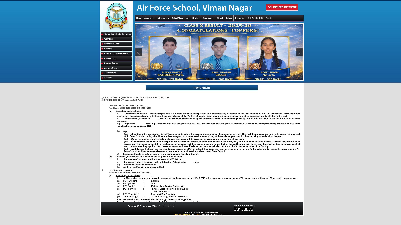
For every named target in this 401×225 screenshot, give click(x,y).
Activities (108, 49)
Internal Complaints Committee (117, 34)
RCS (198, 215)
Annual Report (110, 58)
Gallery (229, 18)
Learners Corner (111, 68)
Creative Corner (111, 63)
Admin (269, 18)
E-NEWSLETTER (255, 18)
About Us (148, 18)
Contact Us (239, 18)
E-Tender (108, 78)
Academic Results (112, 44)
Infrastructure (163, 18)
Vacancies (108, 39)
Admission (207, 18)
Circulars (195, 18)
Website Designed (182, 215)
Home (138, 18)
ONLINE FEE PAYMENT (282, 7)
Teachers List (110, 73)
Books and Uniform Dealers (116, 53)
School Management (180, 18)
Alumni (220, 18)
